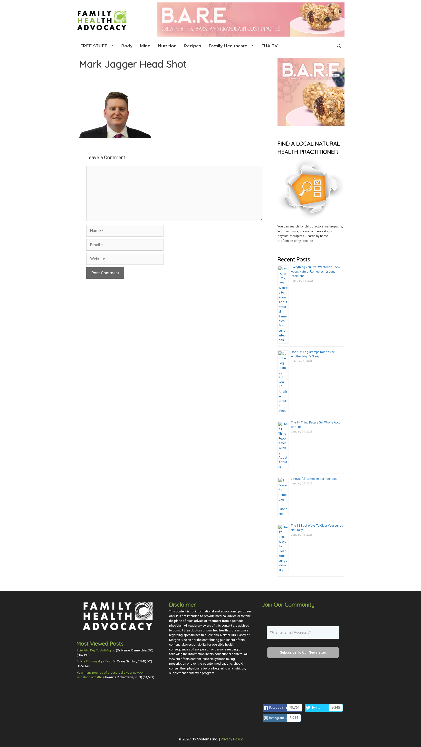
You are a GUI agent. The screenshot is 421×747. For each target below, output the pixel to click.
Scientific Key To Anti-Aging (96, 650)
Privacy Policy (232, 739)
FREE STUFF (93, 45)
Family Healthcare (228, 45)
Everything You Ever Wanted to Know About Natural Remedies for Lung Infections (315, 271)
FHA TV (269, 45)
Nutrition (167, 45)
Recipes (192, 45)
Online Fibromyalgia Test (94, 661)
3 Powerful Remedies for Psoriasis (314, 479)
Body (127, 45)
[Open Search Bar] (338, 46)
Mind (145, 45)
